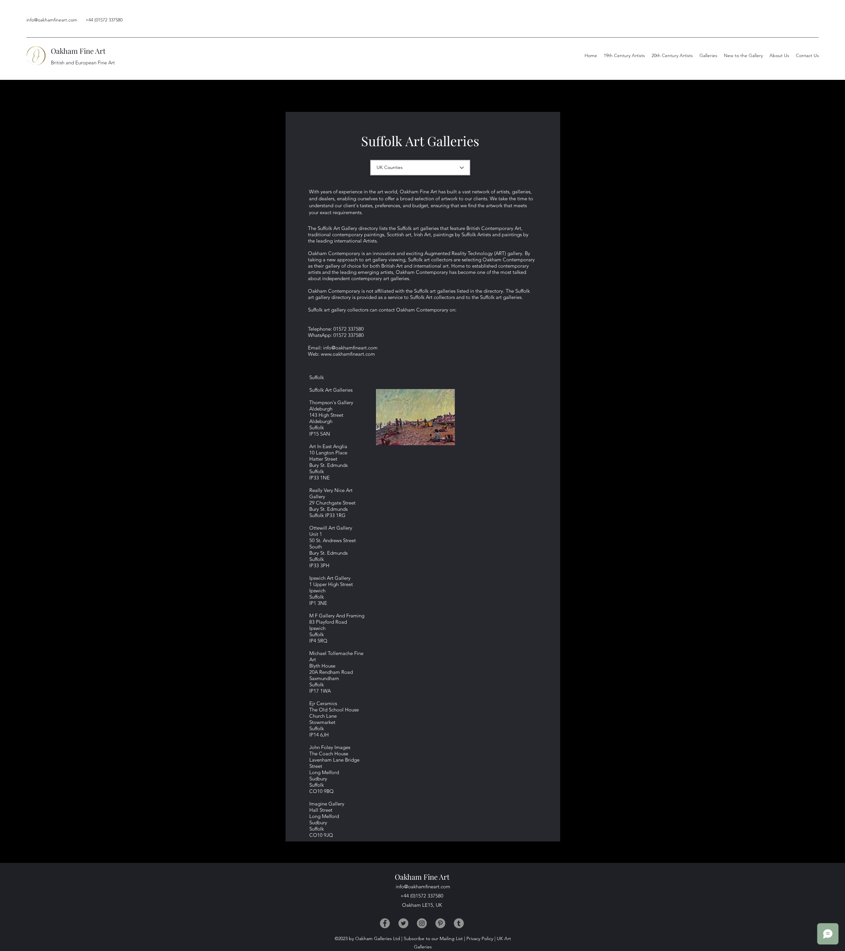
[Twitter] (403, 923)
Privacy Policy (479, 938)
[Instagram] (422, 923)
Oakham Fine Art (78, 51)
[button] (779, 55)
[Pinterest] (440, 923)
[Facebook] (385, 923)
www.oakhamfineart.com (348, 354)
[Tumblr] (459, 923)
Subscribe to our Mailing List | (434, 938)
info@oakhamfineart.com (51, 20)
